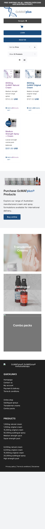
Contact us (8, 383)
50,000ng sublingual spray (14, 433)
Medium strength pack (13, 436)
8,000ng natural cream (13, 447)
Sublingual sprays (11, 403)
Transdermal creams (12, 406)
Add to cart (9, 109)
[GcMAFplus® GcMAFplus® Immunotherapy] (22, 364)
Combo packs (9, 408)
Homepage (8, 380)
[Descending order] (35, 47)
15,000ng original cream (13, 430)
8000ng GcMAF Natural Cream (12, 85)
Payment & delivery (11, 388)
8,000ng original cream (13, 450)
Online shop (8, 400)
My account (8, 385)
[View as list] (24, 60)
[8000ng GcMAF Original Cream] (33, 74)
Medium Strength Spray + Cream (12, 133)
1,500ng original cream (13, 427)
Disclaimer (35, 466)
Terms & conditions (11, 391)
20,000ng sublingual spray (15, 456)
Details (16, 108)
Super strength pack (12, 438)
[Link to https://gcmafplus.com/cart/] (22, 27)
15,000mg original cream (14, 453)
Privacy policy (11, 466)
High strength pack (11, 458)
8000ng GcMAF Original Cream (34, 85)
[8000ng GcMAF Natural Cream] (12, 74)
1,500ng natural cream (13, 424)
